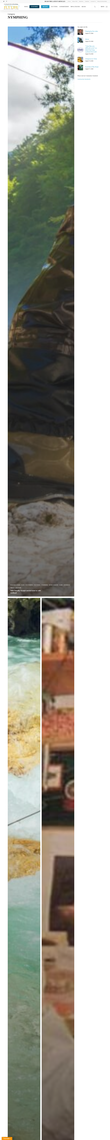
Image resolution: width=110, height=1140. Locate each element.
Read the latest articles (55, 1)
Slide (61, 585)
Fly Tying (37, 585)
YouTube (18, 587)
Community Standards (84, 79)
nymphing (44, 585)
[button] (104, 6)
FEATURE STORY (15, 585)
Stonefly (67, 585)
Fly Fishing (29, 585)
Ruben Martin (53, 585)
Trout (12, 587)
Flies (23, 585)
